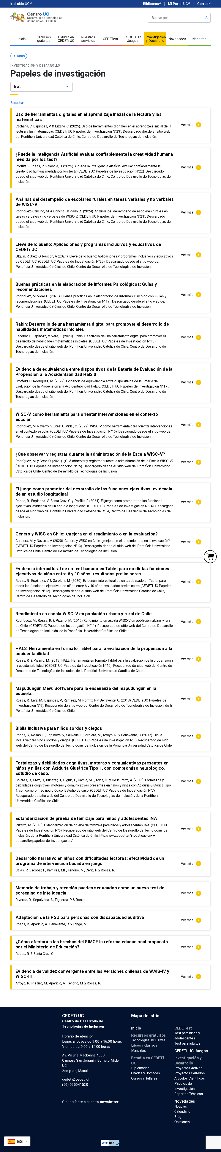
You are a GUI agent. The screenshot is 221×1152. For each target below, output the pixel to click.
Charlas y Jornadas (145, 1073)
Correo (202, 4)
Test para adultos (187, 1043)
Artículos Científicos (189, 1078)
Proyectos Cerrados (189, 1073)
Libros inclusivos (144, 1045)
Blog (177, 1117)
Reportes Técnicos (188, 1094)
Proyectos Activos (188, 1068)
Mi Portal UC (178, 4)
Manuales (138, 1050)
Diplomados (140, 1068)
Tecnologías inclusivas (148, 1040)
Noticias (180, 1106)
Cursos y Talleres (144, 1078)
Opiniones (182, 1122)
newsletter (109, 1102)
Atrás (19, 56)
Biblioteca (151, 4)
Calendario (182, 1112)
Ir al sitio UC (20, 4)
